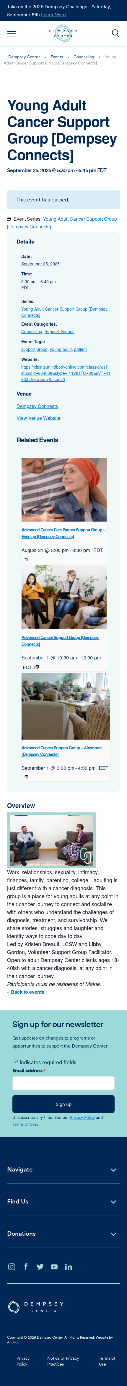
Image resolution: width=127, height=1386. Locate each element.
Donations (21, 1233)
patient (80, 349)
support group (34, 349)
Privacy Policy (82, 1117)
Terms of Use (24, 1124)
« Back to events (25, 991)
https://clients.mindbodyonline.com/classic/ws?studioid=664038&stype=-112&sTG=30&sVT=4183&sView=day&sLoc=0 (65, 373)
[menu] (12, 33)
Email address (28, 1070)
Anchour (13, 1342)
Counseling (31, 331)
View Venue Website (38, 417)
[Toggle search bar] (116, 33)
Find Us (17, 1201)
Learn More (53, 14)
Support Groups (59, 331)
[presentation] (64, 490)
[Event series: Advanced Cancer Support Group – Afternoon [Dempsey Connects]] (26, 777)
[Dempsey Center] (64, 33)
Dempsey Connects (37, 406)
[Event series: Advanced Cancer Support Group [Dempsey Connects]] (37, 667)
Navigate (20, 1169)
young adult (61, 349)
